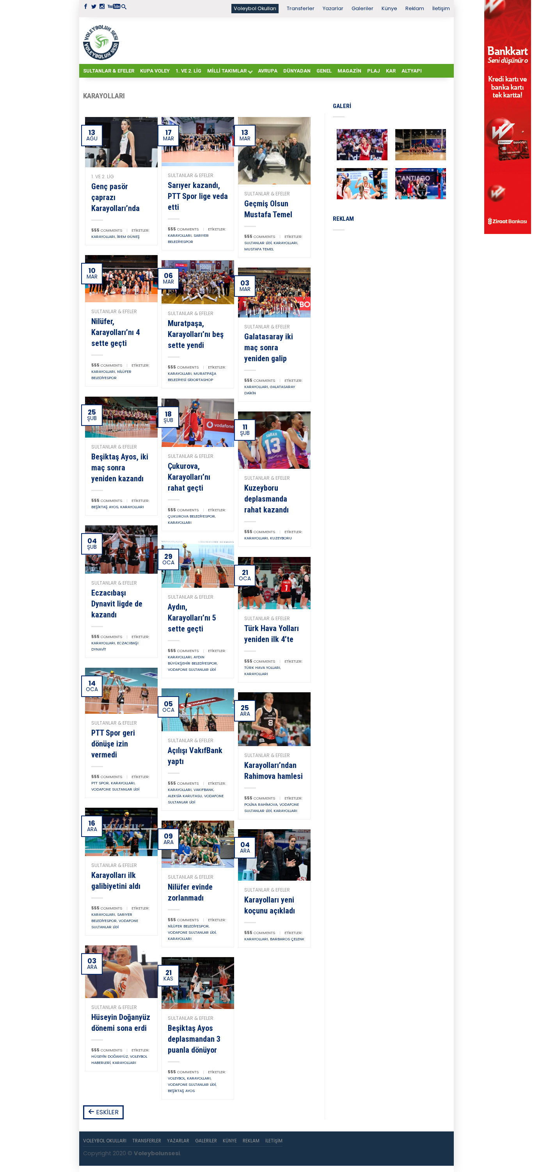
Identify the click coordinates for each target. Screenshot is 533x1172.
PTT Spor (100, 782)
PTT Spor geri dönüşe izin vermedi (113, 743)
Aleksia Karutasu (185, 795)
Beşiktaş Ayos (104, 506)
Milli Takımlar (227, 71)
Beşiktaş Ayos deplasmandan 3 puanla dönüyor (194, 1039)
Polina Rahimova (260, 804)
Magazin (349, 71)
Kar (391, 71)
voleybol (176, 1078)
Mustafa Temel (259, 249)
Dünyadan (297, 71)
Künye (389, 8)
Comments (106, 230)
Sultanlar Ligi (258, 242)
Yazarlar (333, 8)
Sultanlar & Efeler (108, 71)
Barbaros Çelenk (287, 939)
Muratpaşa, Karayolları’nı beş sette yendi (196, 334)
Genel (324, 71)
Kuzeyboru (281, 538)
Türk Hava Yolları (262, 667)
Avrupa (267, 71)
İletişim (441, 8)
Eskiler (106, 1112)
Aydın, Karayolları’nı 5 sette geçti (192, 617)
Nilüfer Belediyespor (188, 926)
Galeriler (362, 8)
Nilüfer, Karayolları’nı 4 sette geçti (115, 332)
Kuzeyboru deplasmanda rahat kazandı (266, 498)
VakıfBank (203, 789)
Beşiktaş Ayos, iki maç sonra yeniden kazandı (119, 467)
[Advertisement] (286, 40)
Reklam (414, 8)
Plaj (373, 71)
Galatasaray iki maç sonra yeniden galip (268, 347)
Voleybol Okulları (255, 8)
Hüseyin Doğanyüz (109, 1056)
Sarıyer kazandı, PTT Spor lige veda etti (198, 196)
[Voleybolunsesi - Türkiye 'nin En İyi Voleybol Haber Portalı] (102, 40)
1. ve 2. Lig (188, 71)
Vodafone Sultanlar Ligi (192, 669)
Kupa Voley (155, 71)
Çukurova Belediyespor (191, 516)
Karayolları (103, 236)
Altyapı (412, 71)
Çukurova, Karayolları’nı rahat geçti (189, 477)
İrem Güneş (128, 236)
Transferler (300, 8)
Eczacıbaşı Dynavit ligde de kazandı (116, 603)
